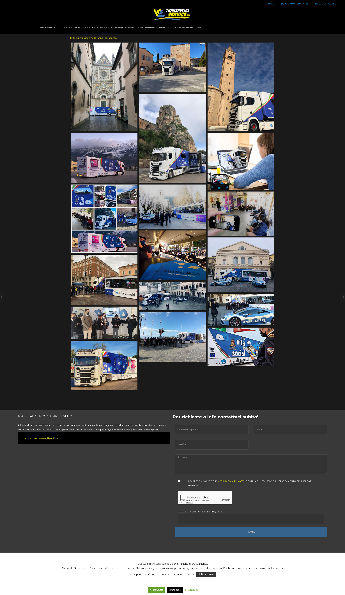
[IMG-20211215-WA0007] (241, 87)
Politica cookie (206, 574)
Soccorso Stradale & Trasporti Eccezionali (109, 27)
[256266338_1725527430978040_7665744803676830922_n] (104, 323)
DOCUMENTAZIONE (325, 4)
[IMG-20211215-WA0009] (172, 67)
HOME (270, 4)
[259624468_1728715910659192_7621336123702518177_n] (172, 296)
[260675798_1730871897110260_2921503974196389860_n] (104, 280)
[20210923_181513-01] (104, 365)
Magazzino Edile (146, 27)
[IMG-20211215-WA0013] (104, 87)
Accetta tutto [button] (156, 590)
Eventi (199, 27)
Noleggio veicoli (72, 27)
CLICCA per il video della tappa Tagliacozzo (93, 38)
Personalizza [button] (191, 590)
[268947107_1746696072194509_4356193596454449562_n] (172, 207)
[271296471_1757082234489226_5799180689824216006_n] (241, 161)
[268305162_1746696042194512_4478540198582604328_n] (241, 214)
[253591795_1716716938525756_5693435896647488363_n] (241, 347)
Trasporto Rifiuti (183, 27)
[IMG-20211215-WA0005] (172, 138)
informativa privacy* (231, 481)
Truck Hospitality (50, 27)
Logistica (164, 27)
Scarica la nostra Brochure (41, 438)
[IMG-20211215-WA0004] (104, 158)
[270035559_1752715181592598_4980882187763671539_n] (104, 219)
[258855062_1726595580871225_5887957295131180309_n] (241, 310)
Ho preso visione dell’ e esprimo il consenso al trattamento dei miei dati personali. (250, 483)
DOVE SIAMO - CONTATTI (294, 4)
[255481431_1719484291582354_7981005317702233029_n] (172, 337)
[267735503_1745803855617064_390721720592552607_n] (172, 255)
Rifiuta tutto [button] (175, 590)
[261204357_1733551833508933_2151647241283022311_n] (241, 264)
